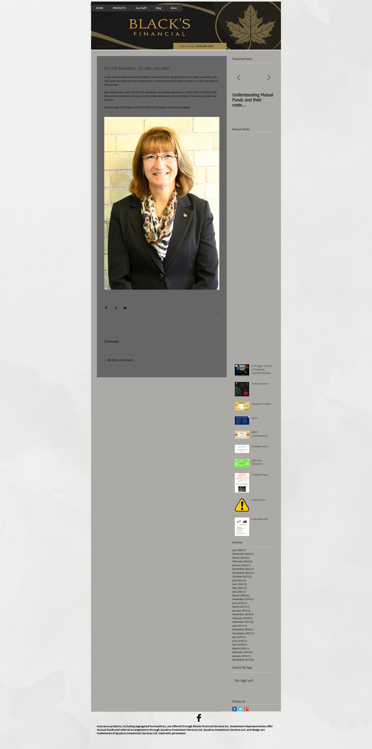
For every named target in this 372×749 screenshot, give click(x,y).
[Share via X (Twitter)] (115, 307)
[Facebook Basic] (199, 718)
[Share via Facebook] (106, 307)
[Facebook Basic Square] (234, 709)
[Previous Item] (238, 78)
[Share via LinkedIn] (125, 307)
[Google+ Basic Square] (246, 709)
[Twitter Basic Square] (240, 709)
